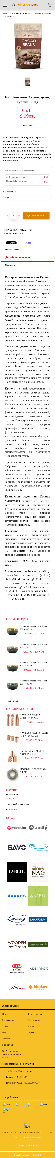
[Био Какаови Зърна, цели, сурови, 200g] (27, 72)
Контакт (31, 1026)
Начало (4, 13)
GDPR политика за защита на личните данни (11, 1054)
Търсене (32, 1032)
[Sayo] (17, 848)
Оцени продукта (12, 249)
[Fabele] (17, 872)
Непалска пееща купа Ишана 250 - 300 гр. (34, 682)
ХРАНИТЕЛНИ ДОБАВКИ (20, 13)
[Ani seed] (17, 987)
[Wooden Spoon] (17, 945)
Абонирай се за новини (18, 804)
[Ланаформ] (38, 920)
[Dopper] (17, 896)
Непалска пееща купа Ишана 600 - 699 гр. (34, 664)
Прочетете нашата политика (28, 1137)
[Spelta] (17, 920)
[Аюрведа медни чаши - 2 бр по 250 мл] (12, 738)
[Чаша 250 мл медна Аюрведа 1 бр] (12, 756)
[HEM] (17, 969)
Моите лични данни (29, 1145)
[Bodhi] (38, 828)
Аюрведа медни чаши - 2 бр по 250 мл (34, 734)
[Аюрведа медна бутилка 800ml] (12, 720)
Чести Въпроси (35, 1014)
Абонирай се (14, 701)
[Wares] (38, 896)
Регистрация (34, 1020)
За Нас (5, 1026)
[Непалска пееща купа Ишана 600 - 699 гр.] (12, 668)
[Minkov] (38, 987)
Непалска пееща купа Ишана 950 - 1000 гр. (34, 646)
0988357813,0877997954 (27, 1083)
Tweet (28, 243)
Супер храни (9, 16)
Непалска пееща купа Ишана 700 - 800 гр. (34, 628)
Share (12, 243)
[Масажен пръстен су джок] (12, 775)
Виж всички (11, 810)
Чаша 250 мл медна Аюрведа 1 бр (32, 752)
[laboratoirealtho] (38, 945)
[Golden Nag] (38, 872)
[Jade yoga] (38, 969)
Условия (6, 1039)
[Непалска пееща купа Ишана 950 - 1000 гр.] (12, 650)
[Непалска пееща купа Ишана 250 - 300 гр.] (12, 686)
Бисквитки (7, 1045)
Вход (4, 1032)
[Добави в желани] (49, 207)
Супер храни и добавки (42, 13)
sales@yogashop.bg (23, 1071)
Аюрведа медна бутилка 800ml (30, 716)
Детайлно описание (18, 257)
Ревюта (10, 265)
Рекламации (8, 1020)
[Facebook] (5, 1089)
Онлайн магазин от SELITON (27, 1155)
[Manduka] (17, 828)
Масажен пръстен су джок (33, 770)
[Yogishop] (38, 848)
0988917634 (21, 1077)
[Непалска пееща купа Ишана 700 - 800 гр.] (12, 632)
